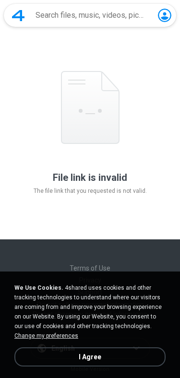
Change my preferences (46, 335)
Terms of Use (90, 268)
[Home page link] (18, 15)
